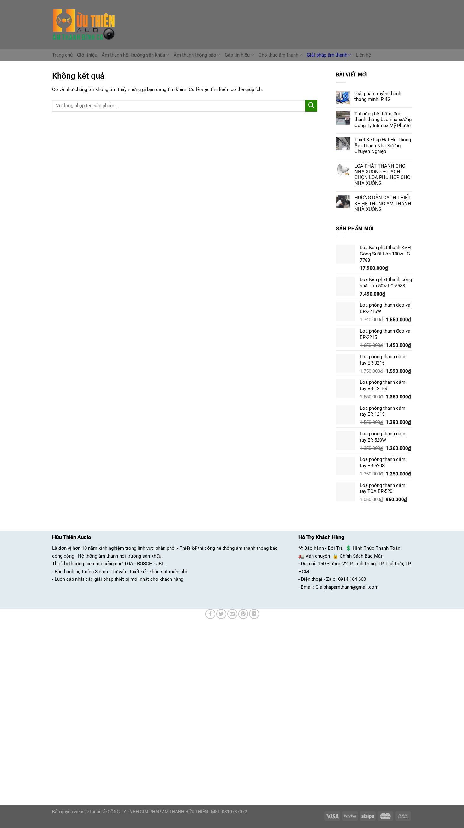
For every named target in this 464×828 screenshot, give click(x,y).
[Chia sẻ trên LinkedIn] (254, 614)
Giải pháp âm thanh (327, 55)
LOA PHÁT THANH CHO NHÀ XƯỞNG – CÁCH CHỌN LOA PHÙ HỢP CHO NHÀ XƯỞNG (382, 174)
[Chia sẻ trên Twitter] (221, 614)
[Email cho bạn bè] (232, 614)
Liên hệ (363, 55)
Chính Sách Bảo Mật (361, 556)
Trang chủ (62, 55)
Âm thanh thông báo (195, 55)
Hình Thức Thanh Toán (376, 548)
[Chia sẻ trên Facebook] (210, 614)
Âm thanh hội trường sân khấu (133, 55)
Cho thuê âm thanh (278, 55)
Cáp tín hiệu (237, 55)
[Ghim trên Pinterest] (243, 614)
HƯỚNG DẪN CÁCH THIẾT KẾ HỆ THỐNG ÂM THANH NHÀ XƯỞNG (382, 203)
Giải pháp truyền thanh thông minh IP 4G (377, 96)
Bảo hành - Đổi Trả (323, 548)
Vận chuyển (318, 556)
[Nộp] (311, 106)
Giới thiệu (87, 55)
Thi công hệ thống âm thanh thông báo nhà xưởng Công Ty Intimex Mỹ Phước (383, 119)
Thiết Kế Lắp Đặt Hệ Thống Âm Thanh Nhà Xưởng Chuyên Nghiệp (382, 145)
